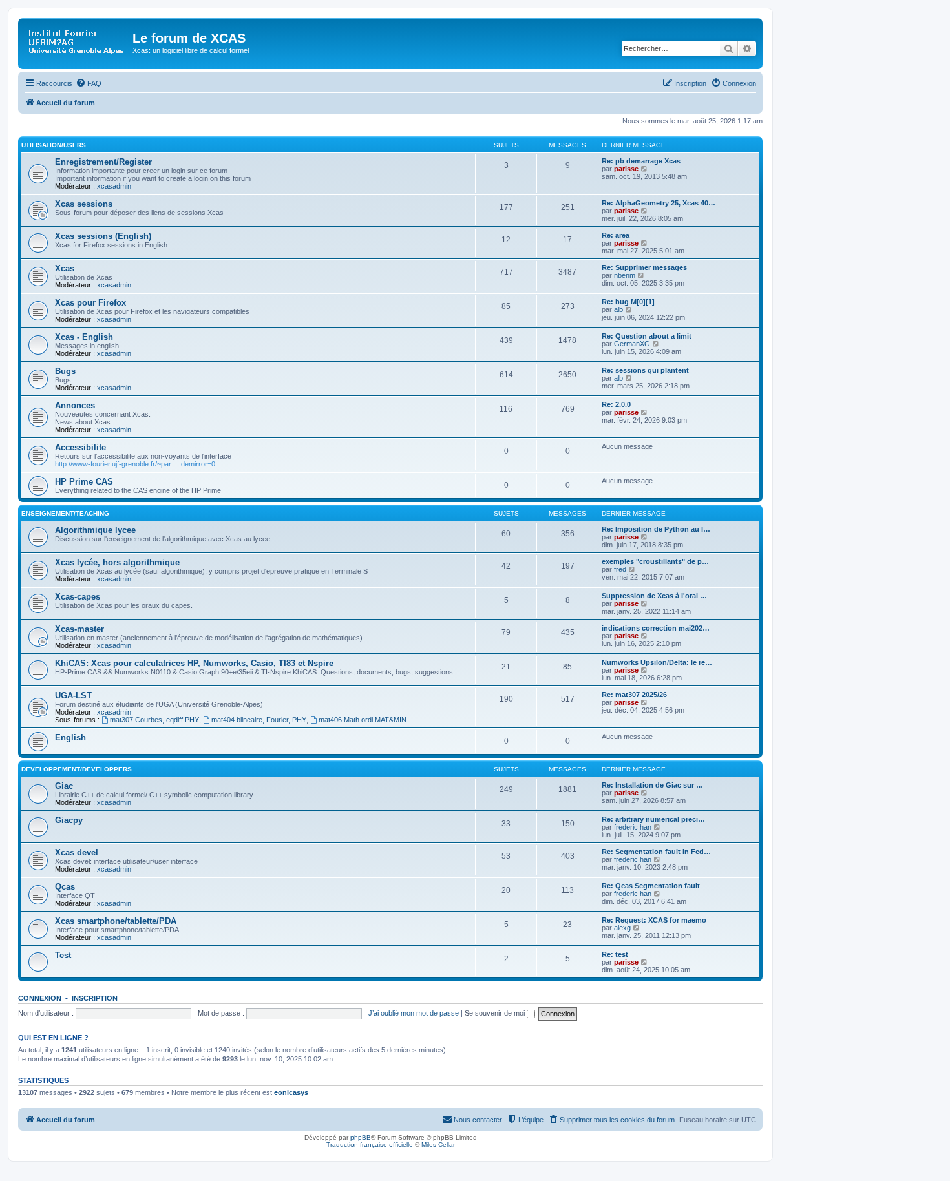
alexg (622, 928)
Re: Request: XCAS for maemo (654, 920)
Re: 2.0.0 (616, 404)
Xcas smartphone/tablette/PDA (115, 921)
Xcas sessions (83, 204)
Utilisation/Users (53, 145)
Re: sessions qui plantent (645, 370)
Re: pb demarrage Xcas (641, 161)
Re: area (615, 235)
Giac (64, 786)
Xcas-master (79, 629)
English (70, 737)
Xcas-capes (77, 596)
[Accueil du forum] (76, 42)
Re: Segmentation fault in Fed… (656, 851)
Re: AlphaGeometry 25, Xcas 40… (658, 203)
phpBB (360, 1137)
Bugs (65, 371)
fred (620, 569)
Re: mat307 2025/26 (634, 694)
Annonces (75, 405)
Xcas (64, 268)
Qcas (65, 887)
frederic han (632, 827)
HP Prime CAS (84, 481)
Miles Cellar (438, 1144)
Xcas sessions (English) (103, 236)
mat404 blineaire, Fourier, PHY (258, 720)
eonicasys (291, 1092)
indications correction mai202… (656, 628)
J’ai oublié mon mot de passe (413, 1013)
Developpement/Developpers (76, 769)
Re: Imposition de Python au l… (656, 529)
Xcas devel (76, 852)
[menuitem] (88, 83)
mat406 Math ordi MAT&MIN (362, 720)
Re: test (615, 954)
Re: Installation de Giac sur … (652, 785)
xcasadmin (114, 186)
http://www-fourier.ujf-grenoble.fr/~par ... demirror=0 (135, 464)
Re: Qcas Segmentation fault (651, 886)
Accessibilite (80, 447)
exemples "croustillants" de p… (655, 561)
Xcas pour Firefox (90, 303)
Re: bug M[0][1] (628, 302)
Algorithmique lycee (95, 530)
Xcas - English (84, 337)
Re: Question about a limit (646, 336)
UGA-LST (73, 695)
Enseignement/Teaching (65, 513)
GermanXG (632, 344)
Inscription (95, 998)
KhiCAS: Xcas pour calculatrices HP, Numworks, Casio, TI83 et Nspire (194, 663)
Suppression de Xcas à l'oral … (654, 596)
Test (63, 955)
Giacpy (69, 820)
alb (618, 309)
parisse (626, 168)
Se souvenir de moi (496, 1013)
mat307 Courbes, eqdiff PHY (154, 720)
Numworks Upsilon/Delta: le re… (657, 662)
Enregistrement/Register (103, 162)
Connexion (39, 998)
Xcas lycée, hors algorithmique (117, 562)
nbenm (624, 275)
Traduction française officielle (369, 1144)
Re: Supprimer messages (644, 267)
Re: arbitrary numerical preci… (653, 819)
